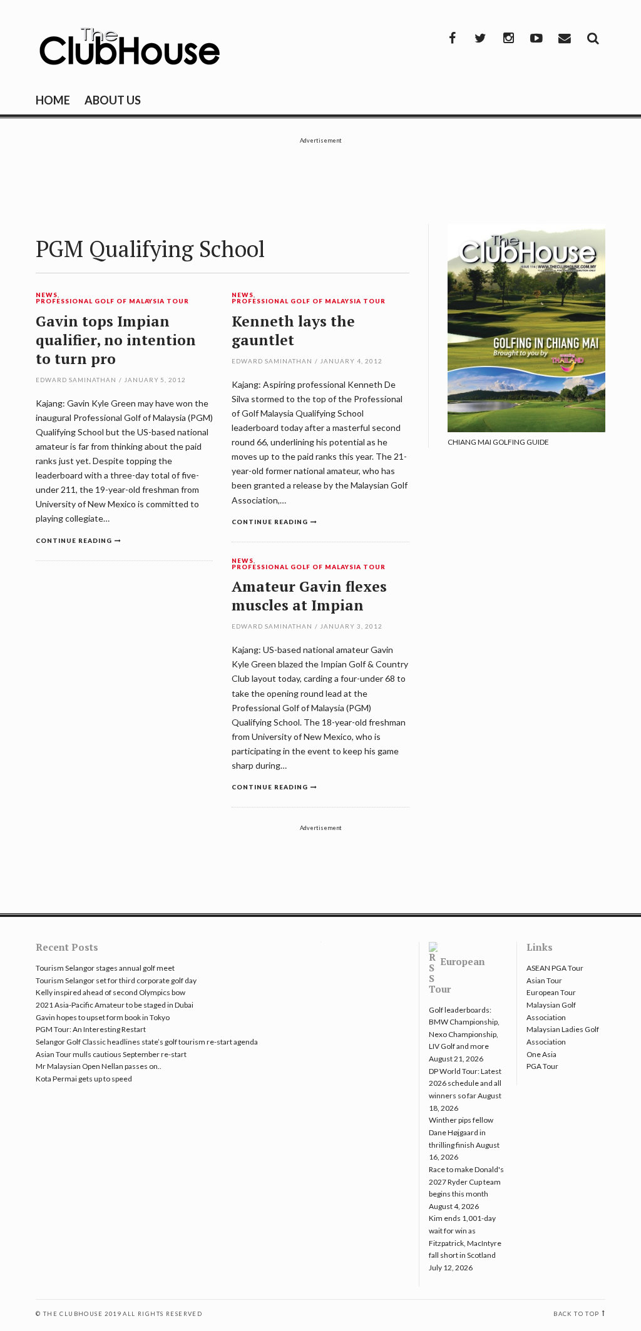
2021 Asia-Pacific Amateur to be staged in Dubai (114, 1005)
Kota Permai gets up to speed (84, 1078)
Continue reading (74, 540)
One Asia (541, 1054)
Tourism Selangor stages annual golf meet (105, 968)
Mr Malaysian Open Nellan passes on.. (99, 1066)
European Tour (551, 992)
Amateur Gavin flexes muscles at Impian (309, 596)
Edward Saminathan (76, 379)
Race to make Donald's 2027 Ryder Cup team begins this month (466, 1181)
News (47, 295)
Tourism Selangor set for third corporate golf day (116, 980)
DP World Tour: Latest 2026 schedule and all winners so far (465, 1083)
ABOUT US (113, 100)
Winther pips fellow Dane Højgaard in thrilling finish (461, 1132)
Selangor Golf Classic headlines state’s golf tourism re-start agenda (147, 1041)
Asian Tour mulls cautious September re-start (111, 1054)
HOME (53, 100)
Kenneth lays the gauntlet (293, 330)
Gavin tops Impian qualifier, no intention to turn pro (116, 339)
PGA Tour (542, 1066)
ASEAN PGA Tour (554, 968)
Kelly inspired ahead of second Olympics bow (110, 992)
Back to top (576, 1313)
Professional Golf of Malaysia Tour (112, 301)
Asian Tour (544, 980)
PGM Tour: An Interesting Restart (91, 1029)
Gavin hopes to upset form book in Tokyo (103, 1017)
